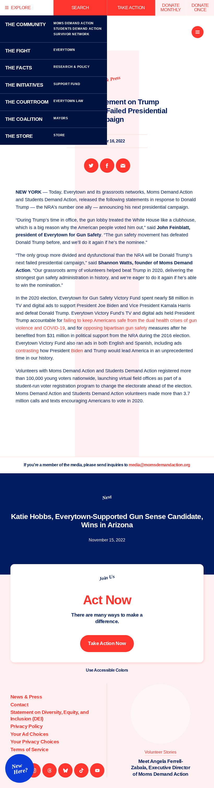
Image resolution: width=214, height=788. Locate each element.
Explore (21, 7)
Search (80, 7)
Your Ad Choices (29, 734)
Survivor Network (72, 34)
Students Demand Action (78, 29)
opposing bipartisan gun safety (114, 328)
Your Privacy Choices (34, 741)
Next (107, 497)
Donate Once (200, 7)
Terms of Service (29, 749)
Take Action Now (107, 643)
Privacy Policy (26, 726)
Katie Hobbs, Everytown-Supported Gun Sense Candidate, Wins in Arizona (107, 520)
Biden (76, 350)
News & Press (26, 697)
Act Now (107, 600)
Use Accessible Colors (107, 670)
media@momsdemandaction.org (159, 465)
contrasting (27, 350)
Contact (19, 704)
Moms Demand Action (74, 23)
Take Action (131, 7)
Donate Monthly (170, 7)
